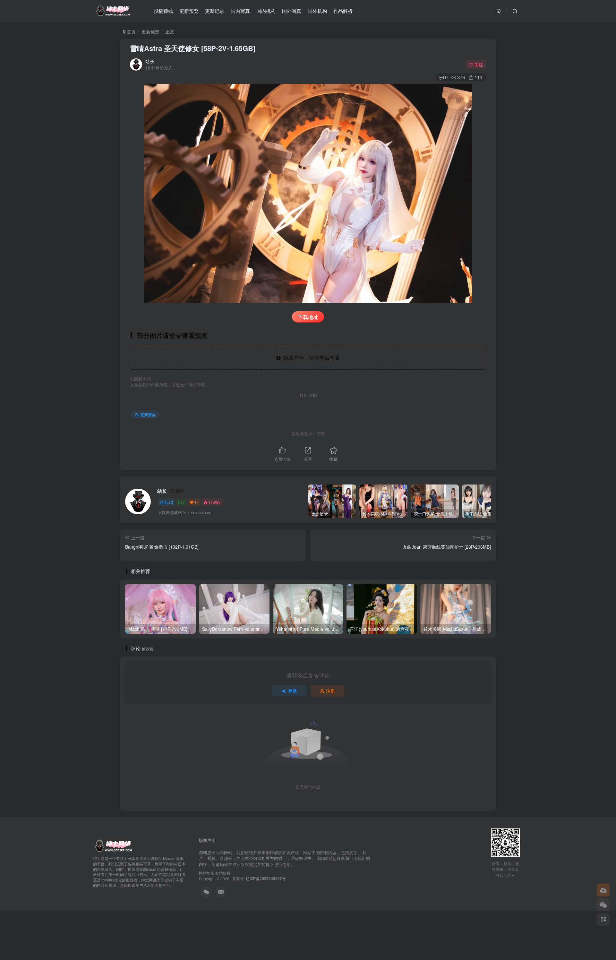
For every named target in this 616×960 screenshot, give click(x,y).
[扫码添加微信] (603, 904)
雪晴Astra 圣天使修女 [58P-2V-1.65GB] (192, 48)
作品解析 (343, 10)
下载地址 (308, 317)
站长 (149, 61)
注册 (330, 691)
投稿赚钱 (163, 10)
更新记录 (214, 10)
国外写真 (291, 10)
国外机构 (317, 10)
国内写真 (240, 10)
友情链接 (223, 873)
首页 (130, 31)
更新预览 (189, 10)
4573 (168, 502)
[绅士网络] (113, 846)
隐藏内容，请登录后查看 (310, 357)
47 (196, 502)
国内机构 (266, 10)
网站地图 (206, 873)
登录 (292, 691)
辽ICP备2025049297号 (266, 878)
